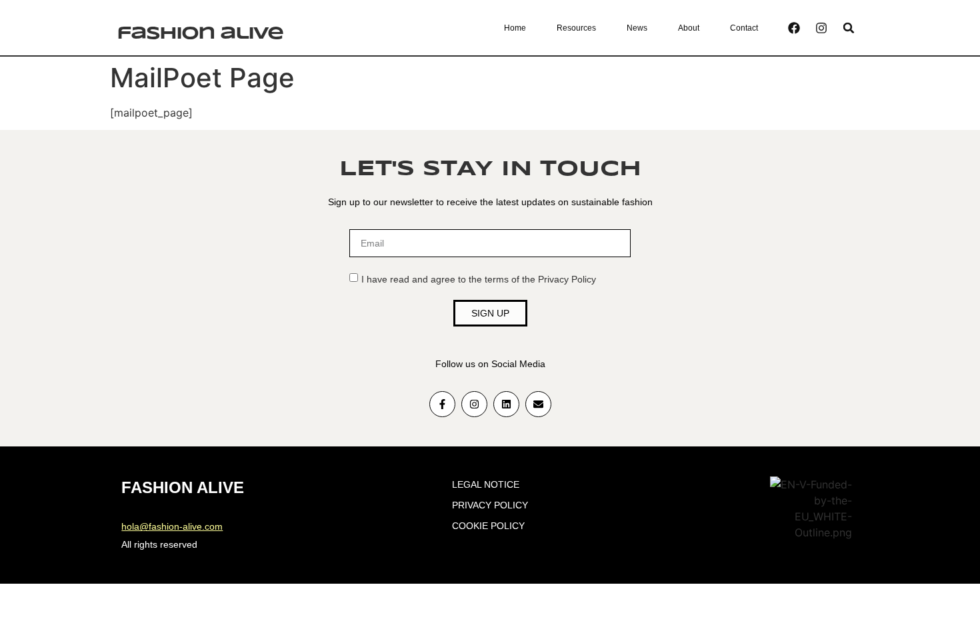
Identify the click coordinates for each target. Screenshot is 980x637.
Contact (744, 28)
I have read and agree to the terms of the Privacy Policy (478, 279)
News (637, 28)
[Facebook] (794, 28)
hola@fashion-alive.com (172, 526)
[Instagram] (821, 28)
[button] (849, 28)
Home (515, 28)
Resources (576, 28)
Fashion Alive (200, 34)
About (688, 28)
